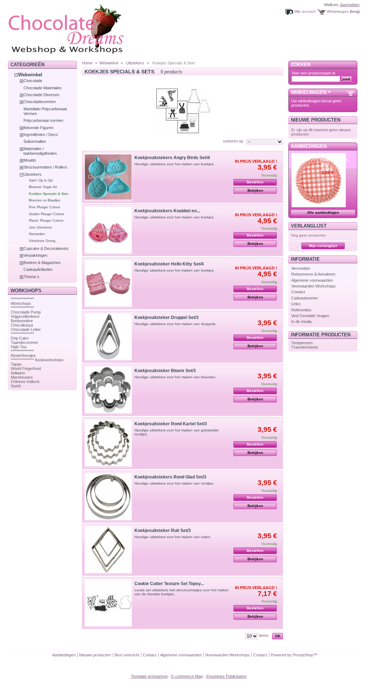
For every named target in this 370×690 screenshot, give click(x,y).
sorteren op (233, 141)
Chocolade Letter (26, 329)
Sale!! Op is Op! (41, 180)
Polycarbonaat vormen (43, 120)
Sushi (16, 386)
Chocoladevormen (39, 101)
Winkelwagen (338, 11)
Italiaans (18, 373)
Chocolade (32, 80)
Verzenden (300, 268)
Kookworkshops (49, 360)
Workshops (21, 303)
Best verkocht (127, 655)
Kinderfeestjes (23, 355)
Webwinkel (30, 74)
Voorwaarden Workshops (313, 286)
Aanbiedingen (309, 146)
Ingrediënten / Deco (40, 134)
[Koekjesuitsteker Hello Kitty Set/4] (108, 284)
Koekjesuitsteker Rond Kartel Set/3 (170, 423)
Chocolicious (22, 325)
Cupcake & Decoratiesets (46, 248)
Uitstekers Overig (42, 241)
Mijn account (304, 11)
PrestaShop (303, 655)
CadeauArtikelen (37, 269)
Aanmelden (350, 5)
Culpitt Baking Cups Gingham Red (335, 159)
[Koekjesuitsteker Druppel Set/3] (108, 337)
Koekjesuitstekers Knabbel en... (167, 210)
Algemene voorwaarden (312, 280)
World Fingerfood (26, 368)
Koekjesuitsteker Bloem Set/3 (165, 370)
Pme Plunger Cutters (44, 207)
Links (296, 304)
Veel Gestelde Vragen (310, 316)
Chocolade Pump (26, 312)
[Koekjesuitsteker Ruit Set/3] (108, 550)
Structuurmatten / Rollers (45, 167)
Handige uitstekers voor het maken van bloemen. (175, 377)
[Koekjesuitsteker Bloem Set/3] (108, 390)
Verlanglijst (309, 226)
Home (87, 63)
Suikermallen (34, 141)
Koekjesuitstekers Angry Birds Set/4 (172, 157)
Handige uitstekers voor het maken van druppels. (175, 324)
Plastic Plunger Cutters (46, 220)
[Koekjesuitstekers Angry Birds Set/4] (108, 177)
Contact (298, 292)
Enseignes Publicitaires (226, 676)
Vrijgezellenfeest (25, 316)
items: (264, 635)
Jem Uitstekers (40, 227)
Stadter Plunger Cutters (46, 214)
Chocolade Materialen (42, 88)
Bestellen (255, 182)
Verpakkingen (35, 255)
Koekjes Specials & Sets (48, 194)
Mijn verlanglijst (323, 246)
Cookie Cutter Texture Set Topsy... (169, 583)
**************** (22, 299)
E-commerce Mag (187, 676)
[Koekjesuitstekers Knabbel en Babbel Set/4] (108, 230)
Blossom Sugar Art (43, 187)
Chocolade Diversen (41, 95)
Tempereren (302, 343)
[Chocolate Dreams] (80, 55)
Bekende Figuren (38, 127)
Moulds (29, 160)
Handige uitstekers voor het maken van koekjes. (174, 164)
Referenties (301, 310)
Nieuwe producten (315, 120)
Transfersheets (304, 347)
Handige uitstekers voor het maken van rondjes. (174, 483)
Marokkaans (22, 377)
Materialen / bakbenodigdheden (40, 151)
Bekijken (255, 190)
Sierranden (37, 234)
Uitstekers (32, 174)
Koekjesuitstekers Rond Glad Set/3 (170, 477)
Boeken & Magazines (42, 262)
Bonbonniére (22, 321)
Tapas (16, 364)
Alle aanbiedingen (323, 212)
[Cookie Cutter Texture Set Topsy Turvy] (108, 603)
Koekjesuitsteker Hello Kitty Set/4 (169, 264)
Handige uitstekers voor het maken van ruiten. (172, 537)
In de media (301, 321)
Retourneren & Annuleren (313, 274)
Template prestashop (149, 676)
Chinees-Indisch (25, 381)
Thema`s (31, 276)
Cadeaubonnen (304, 298)
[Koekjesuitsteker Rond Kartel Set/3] (108, 443)
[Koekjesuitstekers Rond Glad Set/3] (108, 497)
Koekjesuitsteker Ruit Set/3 (162, 530)
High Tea (18, 347)
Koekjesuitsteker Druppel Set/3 (166, 317)
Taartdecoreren (24, 342)
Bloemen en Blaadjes (44, 200)
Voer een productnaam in (313, 73)
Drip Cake (20, 338)
